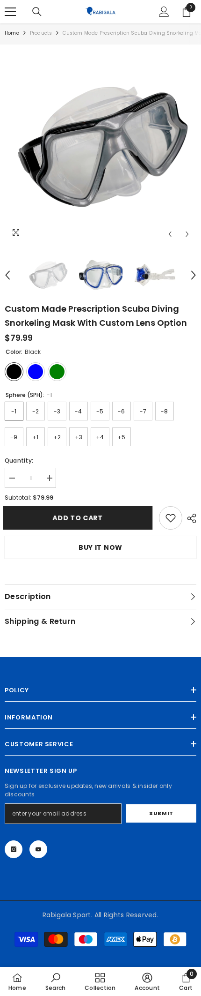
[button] (170, 234)
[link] (170, 518)
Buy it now (100, 547)
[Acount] (164, 12)
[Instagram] (13, 849)
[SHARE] (189, 518)
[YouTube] (38, 849)
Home (12, 33)
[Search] (37, 11)
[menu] (10, 11)
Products (41, 33)
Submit (161, 813)
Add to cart (79, 518)
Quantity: (19, 460)
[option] (100, 146)
